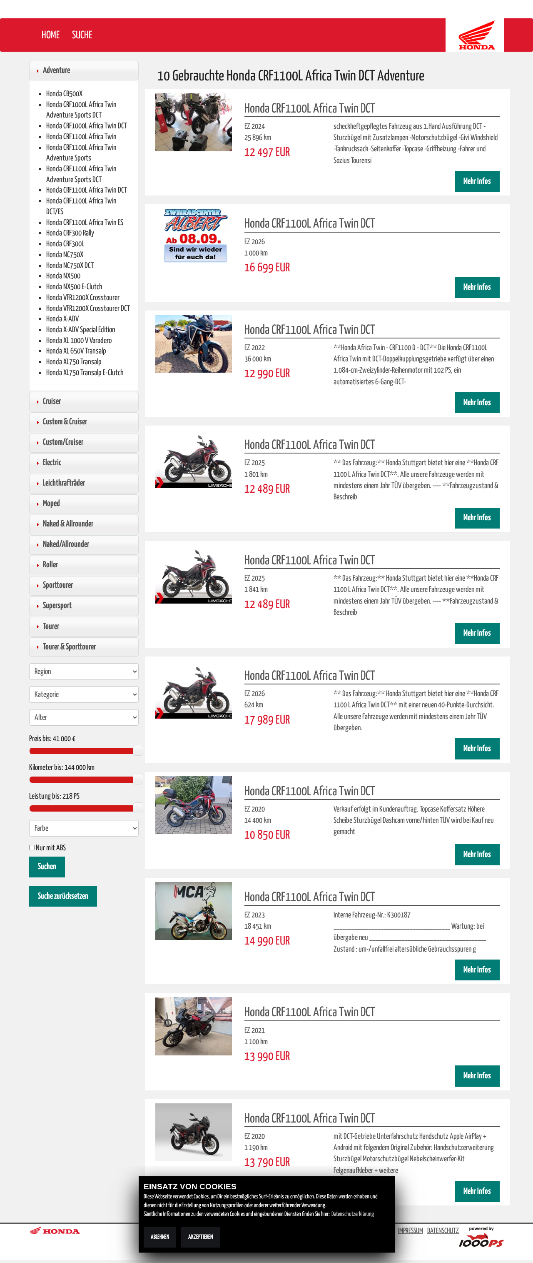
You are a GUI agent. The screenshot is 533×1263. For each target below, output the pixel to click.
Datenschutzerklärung (352, 1214)
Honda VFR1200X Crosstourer (83, 298)
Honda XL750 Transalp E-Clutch (85, 373)
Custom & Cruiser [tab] (65, 422)
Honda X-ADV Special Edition (80, 330)
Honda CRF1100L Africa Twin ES (84, 223)
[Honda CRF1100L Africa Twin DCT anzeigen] (193, 122)
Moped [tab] (51, 503)
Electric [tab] (52, 463)
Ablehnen (160, 1237)
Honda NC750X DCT (70, 266)
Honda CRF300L (65, 244)
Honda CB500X (64, 94)
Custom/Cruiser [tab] (63, 442)
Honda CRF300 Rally (70, 233)
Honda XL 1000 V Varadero (79, 341)
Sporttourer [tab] (58, 585)
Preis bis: (40, 739)
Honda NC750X (64, 255)
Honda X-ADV (62, 319)
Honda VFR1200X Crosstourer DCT (88, 309)
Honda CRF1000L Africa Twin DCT (86, 126)
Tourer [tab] (51, 626)
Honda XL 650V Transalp (76, 351)
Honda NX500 (63, 276)
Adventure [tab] (56, 70)
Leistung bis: (45, 796)
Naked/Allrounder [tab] (66, 544)
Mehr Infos (477, 181)
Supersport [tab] (57, 605)
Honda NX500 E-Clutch (74, 287)
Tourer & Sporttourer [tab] (69, 647)
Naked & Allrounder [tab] (68, 524)
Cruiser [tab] (52, 401)
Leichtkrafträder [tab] (64, 483)
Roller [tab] (50, 565)
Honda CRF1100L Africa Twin (81, 137)
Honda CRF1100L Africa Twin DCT (86, 190)
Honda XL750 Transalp (74, 362)
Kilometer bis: (46, 768)
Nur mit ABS (50, 848)
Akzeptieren (200, 1237)
